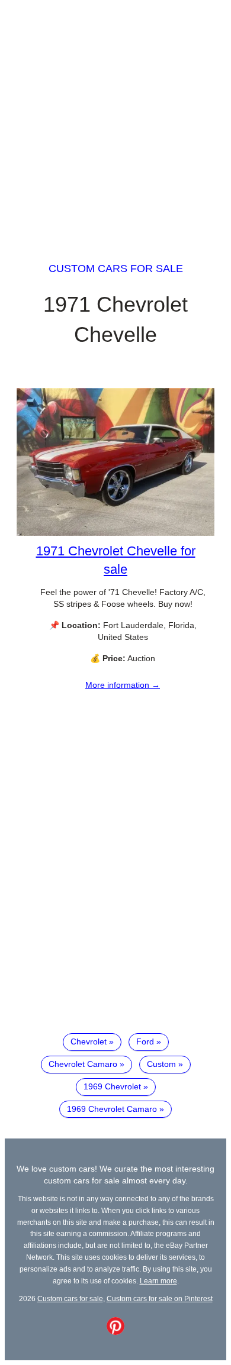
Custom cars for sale (116, 268)
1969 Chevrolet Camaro (112, 1109)
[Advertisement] (115, 120)
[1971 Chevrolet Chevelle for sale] (115, 533)
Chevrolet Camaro (83, 1064)
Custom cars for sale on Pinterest (160, 1298)
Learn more (158, 1281)
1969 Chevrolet (112, 1086)
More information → (122, 685)
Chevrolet (88, 1041)
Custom (161, 1064)
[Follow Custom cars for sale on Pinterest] (115, 1332)
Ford (145, 1041)
